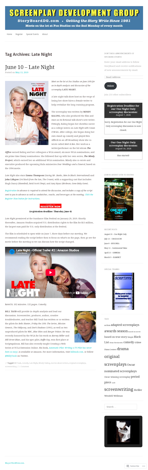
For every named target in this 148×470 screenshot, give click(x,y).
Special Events (32, 34)
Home (9, 34)
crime (138, 342)
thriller (138, 389)
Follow (110, 86)
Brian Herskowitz (116, 343)
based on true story (115, 336)
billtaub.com (77, 352)
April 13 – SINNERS (112, 253)
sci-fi (113, 383)
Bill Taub (17, 363)
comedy (25, 363)
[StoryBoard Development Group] (74, 18)
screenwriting (11, 367)
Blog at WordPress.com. (14, 463)
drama (123, 349)
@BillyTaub (11, 356)
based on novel (134, 332)
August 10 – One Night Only (115, 234)
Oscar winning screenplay (117, 377)
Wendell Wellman (113, 396)
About (45, 34)
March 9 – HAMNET (112, 257)
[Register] (50, 206)
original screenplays (77, 363)
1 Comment (24, 367)
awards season (116, 331)
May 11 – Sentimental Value (115, 248)
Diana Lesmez (110, 350)
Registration (11, 190)
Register (19, 34)
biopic (130, 337)
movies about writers (59, 363)
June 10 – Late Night (29, 67)
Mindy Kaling (44, 363)
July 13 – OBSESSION (113, 239)
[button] (116, 436)
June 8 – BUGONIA (111, 244)
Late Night (33, 363)
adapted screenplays (125, 325)
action (107, 325)
